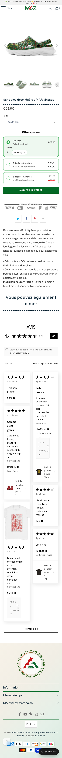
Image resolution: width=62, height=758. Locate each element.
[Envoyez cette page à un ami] (43, 219)
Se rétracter (50, 751)
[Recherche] (50, 8)
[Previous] (5, 46)
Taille (5, 115)
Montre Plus (42, 423)
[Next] (56, 46)
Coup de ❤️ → (31, 3)
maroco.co (39, 735)
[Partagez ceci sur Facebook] (26, 219)
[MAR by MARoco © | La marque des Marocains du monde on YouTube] (25, 715)
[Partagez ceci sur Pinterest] (34, 219)
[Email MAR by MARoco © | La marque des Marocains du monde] (42, 715)
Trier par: (36, 363)
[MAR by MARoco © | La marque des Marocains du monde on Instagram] (36, 715)
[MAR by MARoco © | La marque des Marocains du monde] (31, 8)
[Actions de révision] (25, 377)
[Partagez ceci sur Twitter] (18, 219)
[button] (46, 336)
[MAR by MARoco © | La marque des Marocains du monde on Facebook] (19, 715)
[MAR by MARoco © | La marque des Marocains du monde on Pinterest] (30, 715)
